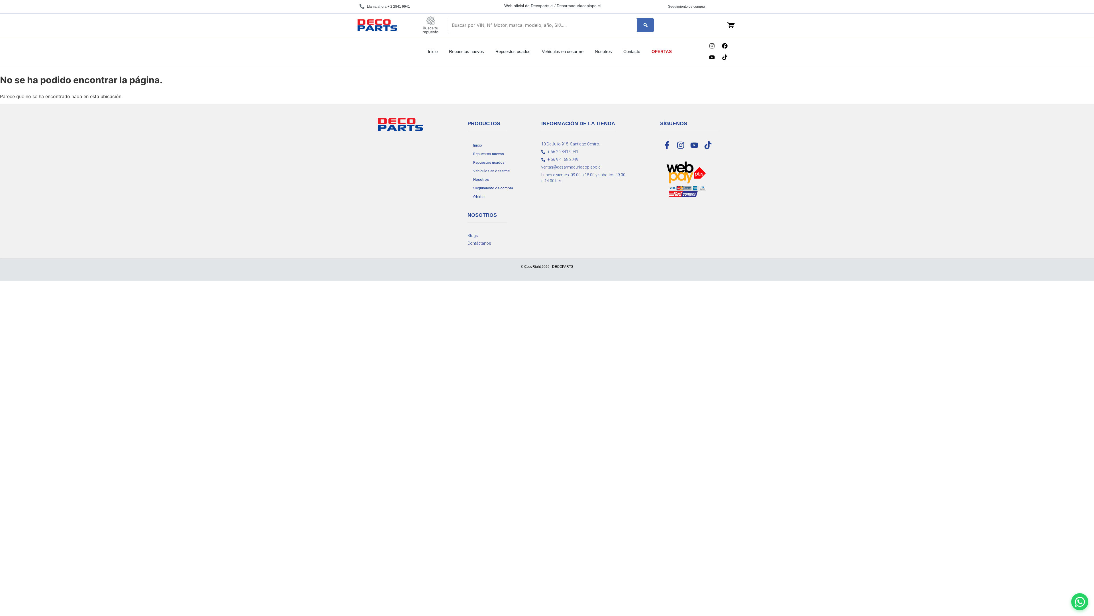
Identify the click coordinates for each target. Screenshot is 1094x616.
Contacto (631, 51)
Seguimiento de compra (493, 188)
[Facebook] (724, 46)
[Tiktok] (724, 57)
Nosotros (603, 51)
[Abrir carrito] (731, 25)
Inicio (433, 51)
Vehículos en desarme (562, 51)
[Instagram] (712, 46)
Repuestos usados (512, 51)
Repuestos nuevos (466, 51)
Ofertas (662, 51)
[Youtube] (712, 57)
